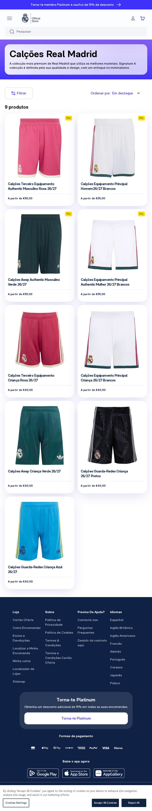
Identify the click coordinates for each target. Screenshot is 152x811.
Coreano (116, 667)
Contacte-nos (88, 620)
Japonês (116, 675)
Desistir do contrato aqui (92, 643)
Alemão (115, 651)
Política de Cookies (59, 632)
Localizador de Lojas (23, 671)
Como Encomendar (27, 628)
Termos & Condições (53, 643)
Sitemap (19, 681)
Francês (116, 643)
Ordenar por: (112, 93)
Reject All (133, 802)
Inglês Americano (122, 636)
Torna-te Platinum (76, 718)
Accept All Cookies (105, 802)
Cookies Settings (16, 802)
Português (117, 659)
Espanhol (116, 620)
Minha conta (21, 661)
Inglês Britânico (121, 628)
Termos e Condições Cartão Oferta (58, 657)
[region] (76, 798)
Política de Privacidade (54, 622)
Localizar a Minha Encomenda (25, 650)
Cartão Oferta (23, 620)
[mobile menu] (9, 18)
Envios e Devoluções (21, 638)
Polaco (115, 683)
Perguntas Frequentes (86, 630)
